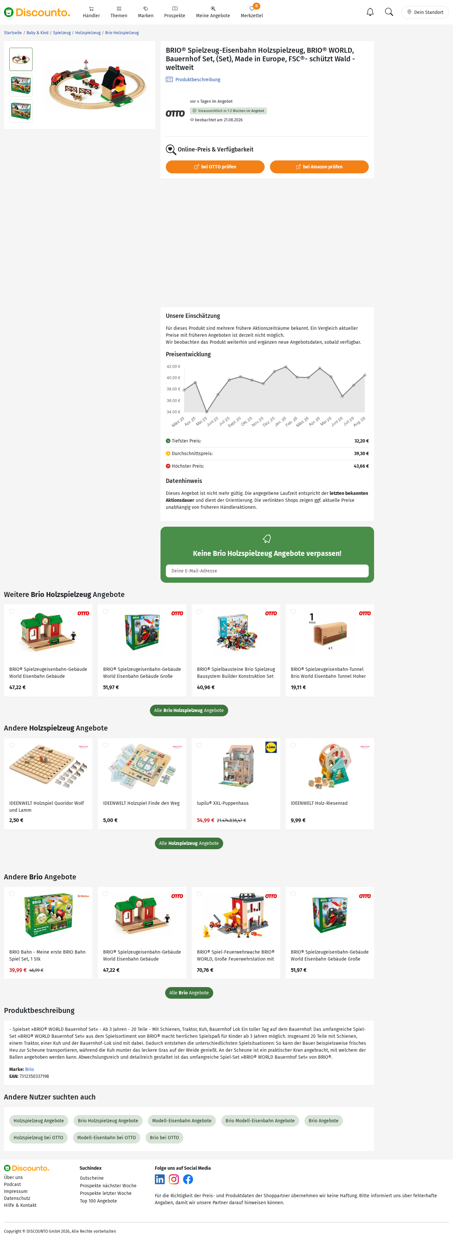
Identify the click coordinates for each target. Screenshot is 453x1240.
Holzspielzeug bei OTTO (38, 1138)
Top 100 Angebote (98, 1201)
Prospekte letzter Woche (106, 1193)
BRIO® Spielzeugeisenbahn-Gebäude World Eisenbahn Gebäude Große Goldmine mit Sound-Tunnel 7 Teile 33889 (142, 674)
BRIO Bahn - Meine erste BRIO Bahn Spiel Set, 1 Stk (47, 955)
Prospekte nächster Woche (108, 1186)
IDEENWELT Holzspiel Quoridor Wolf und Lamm (46, 806)
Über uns (13, 1177)
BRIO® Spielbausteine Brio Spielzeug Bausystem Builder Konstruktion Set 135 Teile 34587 (236, 674)
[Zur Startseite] (41, 12)
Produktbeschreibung (197, 80)
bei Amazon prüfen (322, 167)
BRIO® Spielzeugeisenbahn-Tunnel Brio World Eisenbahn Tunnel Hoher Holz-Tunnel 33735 (328, 674)
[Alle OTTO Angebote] (175, 113)
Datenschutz (17, 1198)
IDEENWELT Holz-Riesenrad (319, 803)
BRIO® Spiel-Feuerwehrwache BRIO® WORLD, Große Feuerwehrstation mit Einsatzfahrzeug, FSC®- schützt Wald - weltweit (236, 956)
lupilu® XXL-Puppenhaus (223, 803)
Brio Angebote (324, 1121)
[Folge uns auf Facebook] (188, 1179)
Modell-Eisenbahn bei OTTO (106, 1138)
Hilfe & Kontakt (20, 1205)
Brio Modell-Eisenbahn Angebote (260, 1121)
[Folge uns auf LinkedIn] (160, 1179)
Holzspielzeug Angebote (39, 1121)
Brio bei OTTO (164, 1138)
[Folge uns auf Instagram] (174, 1179)
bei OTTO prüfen (218, 167)
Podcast (12, 1184)
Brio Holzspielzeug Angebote (108, 1121)
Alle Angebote (189, 710)
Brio (29, 1069)
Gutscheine (92, 1178)
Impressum (16, 1191)
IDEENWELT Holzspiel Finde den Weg (141, 803)
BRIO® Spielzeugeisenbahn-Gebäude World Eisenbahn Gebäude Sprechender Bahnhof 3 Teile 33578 (48, 674)
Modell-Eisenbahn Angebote (182, 1121)
